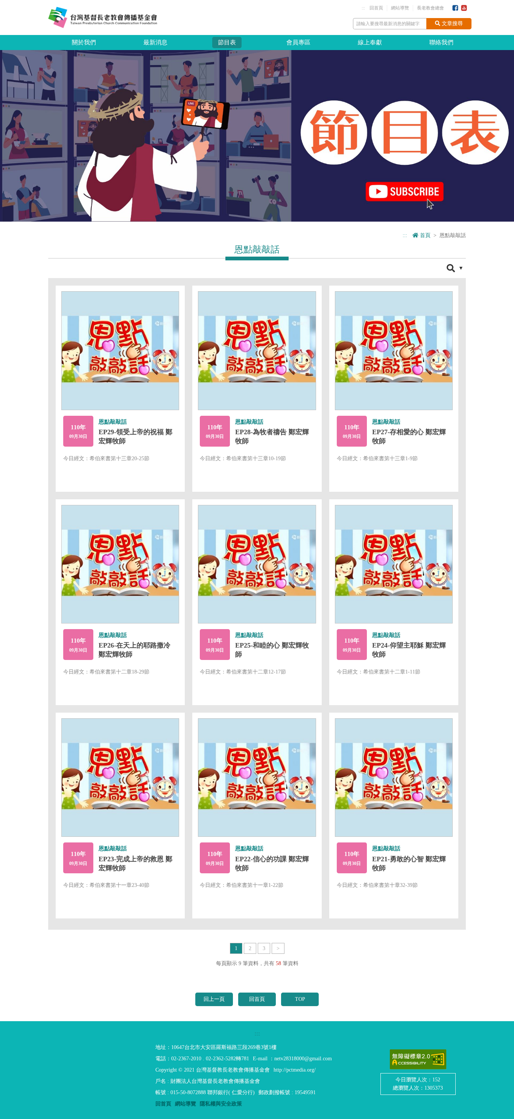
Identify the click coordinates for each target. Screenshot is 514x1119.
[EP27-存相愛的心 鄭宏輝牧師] (394, 350)
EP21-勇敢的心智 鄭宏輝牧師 (409, 863)
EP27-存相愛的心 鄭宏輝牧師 (409, 436)
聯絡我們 (441, 42)
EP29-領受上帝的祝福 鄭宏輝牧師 (135, 436)
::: (363, 8)
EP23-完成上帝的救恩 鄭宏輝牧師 (135, 863)
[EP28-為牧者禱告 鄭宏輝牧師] (257, 350)
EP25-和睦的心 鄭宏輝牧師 (272, 650)
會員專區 (298, 42)
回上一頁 (214, 999)
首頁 (424, 235)
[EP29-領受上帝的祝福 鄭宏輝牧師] (120, 350)
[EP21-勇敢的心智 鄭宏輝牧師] (394, 777)
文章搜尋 (451, 23)
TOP (300, 999)
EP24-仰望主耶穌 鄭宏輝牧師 (409, 650)
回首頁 (376, 8)
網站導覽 (400, 8)
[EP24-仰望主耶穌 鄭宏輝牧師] (394, 564)
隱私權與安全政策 (221, 1104)
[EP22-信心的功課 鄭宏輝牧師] (257, 777)
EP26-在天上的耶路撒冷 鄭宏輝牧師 (134, 650)
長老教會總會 (430, 8)
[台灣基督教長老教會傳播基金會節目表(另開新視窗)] (257, 135)
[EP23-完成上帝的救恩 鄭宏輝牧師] (120, 777)
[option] (257, 135)
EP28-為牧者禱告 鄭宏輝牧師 (272, 436)
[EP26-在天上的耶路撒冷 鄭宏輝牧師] (120, 564)
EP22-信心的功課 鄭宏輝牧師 (272, 863)
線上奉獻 (370, 42)
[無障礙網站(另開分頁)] (418, 1059)
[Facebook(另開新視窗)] (455, 8)
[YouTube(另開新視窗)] (464, 8)
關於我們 (84, 42)
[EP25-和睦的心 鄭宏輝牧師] (257, 564)
